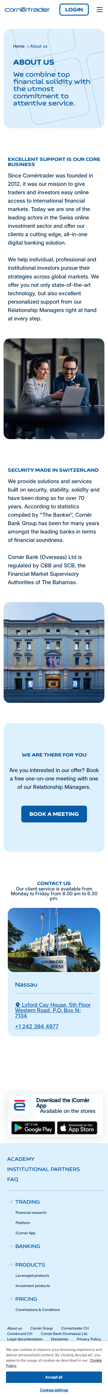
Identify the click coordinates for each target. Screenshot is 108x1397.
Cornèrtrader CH (75, 1328)
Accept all (53, 1377)
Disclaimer (59, 1339)
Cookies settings (54, 1390)
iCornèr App (25, 1233)
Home (19, 46)
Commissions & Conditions (38, 1309)
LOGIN (74, 10)
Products (30, 1265)
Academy (20, 1159)
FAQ (12, 1179)
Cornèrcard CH (19, 1333)
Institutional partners (43, 1169)
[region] (54, 1369)
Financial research (31, 1212)
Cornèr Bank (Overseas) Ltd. (64, 1333)
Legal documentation (25, 1339)
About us (14, 1328)
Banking (27, 1246)
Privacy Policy (89, 1339)
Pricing (26, 1299)
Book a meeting (54, 814)
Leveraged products (32, 1275)
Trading (27, 1202)
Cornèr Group (41, 1328)
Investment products (33, 1285)
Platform (23, 1222)
